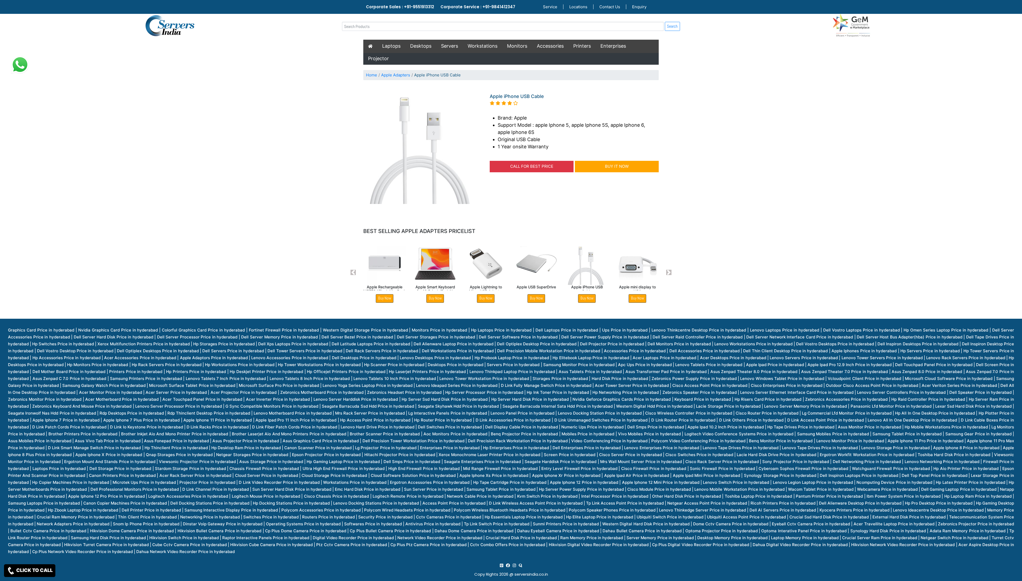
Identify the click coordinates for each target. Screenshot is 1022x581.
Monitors (517, 46)
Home (371, 74)
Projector (378, 58)
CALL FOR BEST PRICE (531, 166)
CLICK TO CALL (34, 570)
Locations (578, 6)
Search (672, 26)
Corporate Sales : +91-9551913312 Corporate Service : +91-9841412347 (440, 7)
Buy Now (384, 298)
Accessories (550, 46)
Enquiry (639, 6)
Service (550, 6)
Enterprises (613, 46)
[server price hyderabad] (508, 565)
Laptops (391, 46)
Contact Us (609, 6)
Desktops (420, 46)
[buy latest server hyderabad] (520, 565)
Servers (449, 46)
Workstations (482, 46)
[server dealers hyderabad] (501, 565)
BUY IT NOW (617, 166)
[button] (353, 272)
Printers (582, 46)
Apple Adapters (395, 74)
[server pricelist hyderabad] (514, 565)
